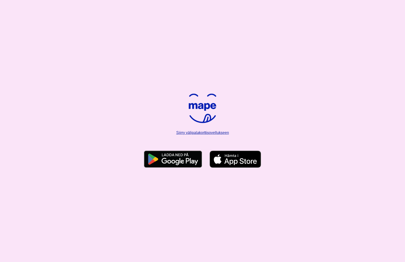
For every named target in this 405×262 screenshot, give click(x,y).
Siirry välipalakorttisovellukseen (202, 133)
